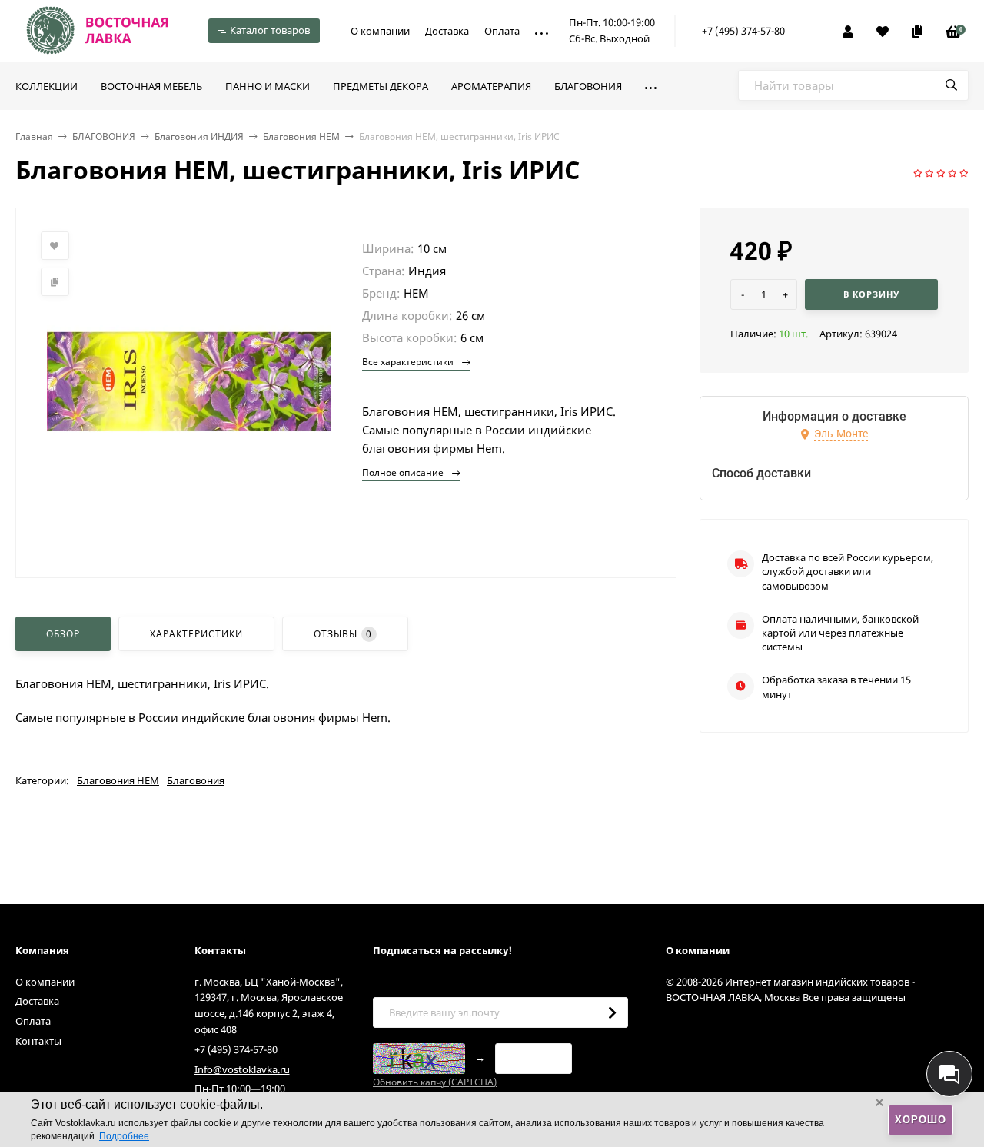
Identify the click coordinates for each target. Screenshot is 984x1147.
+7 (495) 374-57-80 (743, 31)
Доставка (447, 31)
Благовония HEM (301, 136)
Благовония (195, 780)
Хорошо (920, 1119)
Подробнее (124, 1136)
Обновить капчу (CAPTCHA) (435, 1082)
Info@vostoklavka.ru (242, 1069)
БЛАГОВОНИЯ (103, 136)
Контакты (38, 1041)
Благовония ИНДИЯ (199, 136)
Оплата (502, 31)
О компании (380, 31)
